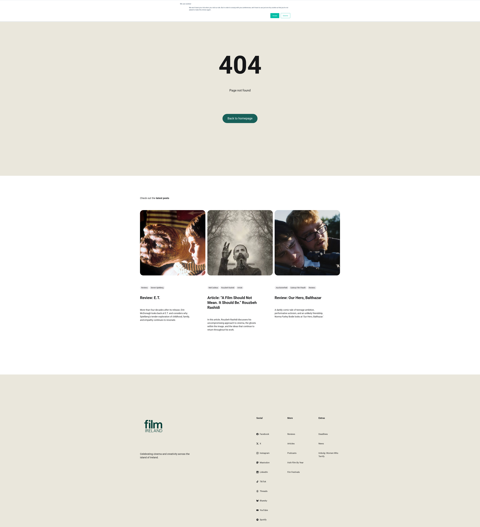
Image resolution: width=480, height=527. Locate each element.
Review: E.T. (150, 298)
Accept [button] (274, 15)
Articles (291, 443)
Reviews (144, 288)
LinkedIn (264, 472)
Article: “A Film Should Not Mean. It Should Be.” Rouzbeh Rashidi (232, 303)
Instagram (265, 453)
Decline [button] (285, 15)
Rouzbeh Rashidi (227, 288)
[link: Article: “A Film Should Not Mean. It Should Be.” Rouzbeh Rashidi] (240, 274)
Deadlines (323, 434)
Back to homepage (240, 118)
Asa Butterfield (281, 288)
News (321, 443)
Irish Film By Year (295, 462)
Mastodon (265, 462)
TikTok (263, 481)
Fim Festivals (293, 472)
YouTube (264, 510)
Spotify (263, 519)
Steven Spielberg (157, 288)
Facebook (264, 434)
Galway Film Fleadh (298, 288)
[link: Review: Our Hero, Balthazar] (307, 274)
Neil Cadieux (213, 288)
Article (239, 288)
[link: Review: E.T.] (172, 274)
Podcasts (291, 453)
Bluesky (263, 500)
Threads (264, 491)
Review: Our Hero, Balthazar (298, 298)
